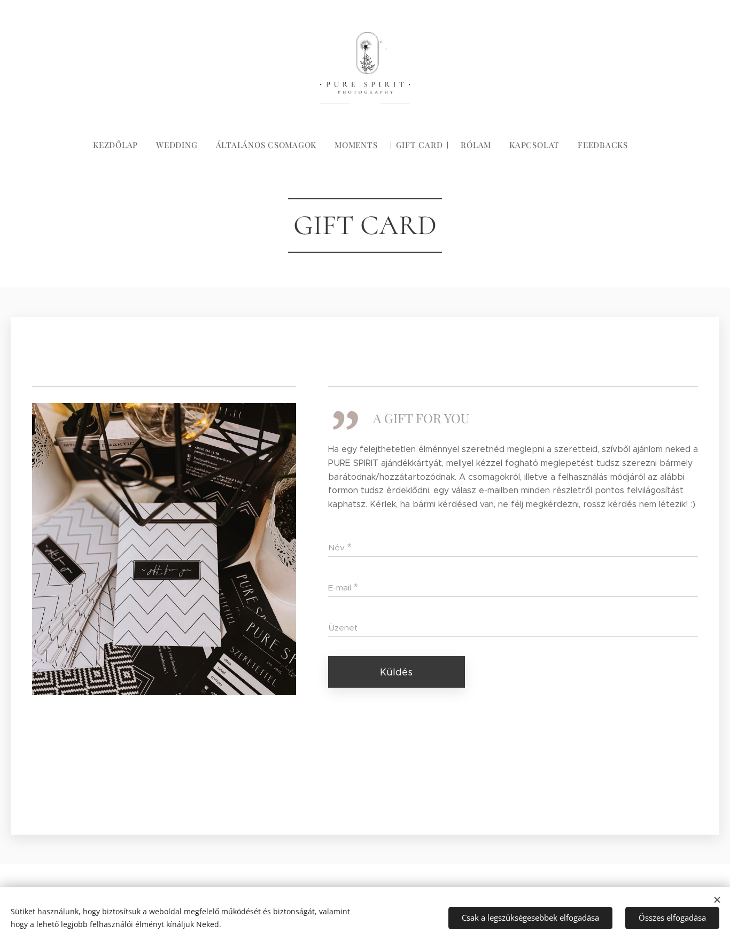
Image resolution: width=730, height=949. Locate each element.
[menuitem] (120, 144)
